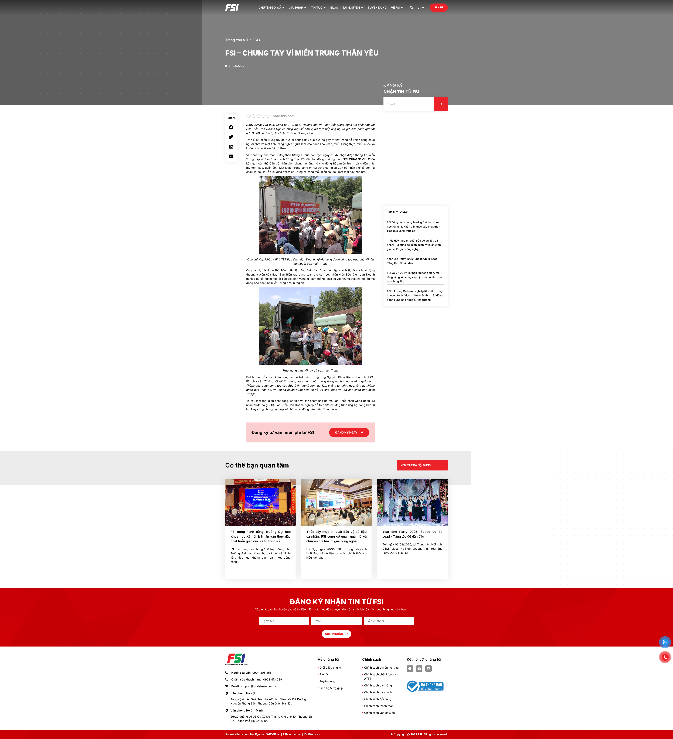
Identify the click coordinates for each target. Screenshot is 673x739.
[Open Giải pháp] (305, 7)
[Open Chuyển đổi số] (283, 7)
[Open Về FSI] (401, 7)
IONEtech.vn (312, 734)
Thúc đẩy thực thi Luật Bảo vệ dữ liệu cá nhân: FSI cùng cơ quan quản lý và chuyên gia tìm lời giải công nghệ (414, 245)
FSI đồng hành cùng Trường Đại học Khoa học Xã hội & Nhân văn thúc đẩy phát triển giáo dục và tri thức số (413, 226)
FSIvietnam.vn (292, 734)
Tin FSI (252, 40)
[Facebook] (410, 668)
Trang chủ (233, 40)
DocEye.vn (257, 734)
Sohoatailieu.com (236, 734)
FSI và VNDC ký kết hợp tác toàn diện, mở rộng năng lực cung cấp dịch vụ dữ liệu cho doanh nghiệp (414, 277)
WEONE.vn (273, 734)
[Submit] (441, 104)
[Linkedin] (428, 668)
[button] (411, 8)
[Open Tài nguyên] (362, 7)
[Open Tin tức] (324, 7)
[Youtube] (419, 668)
